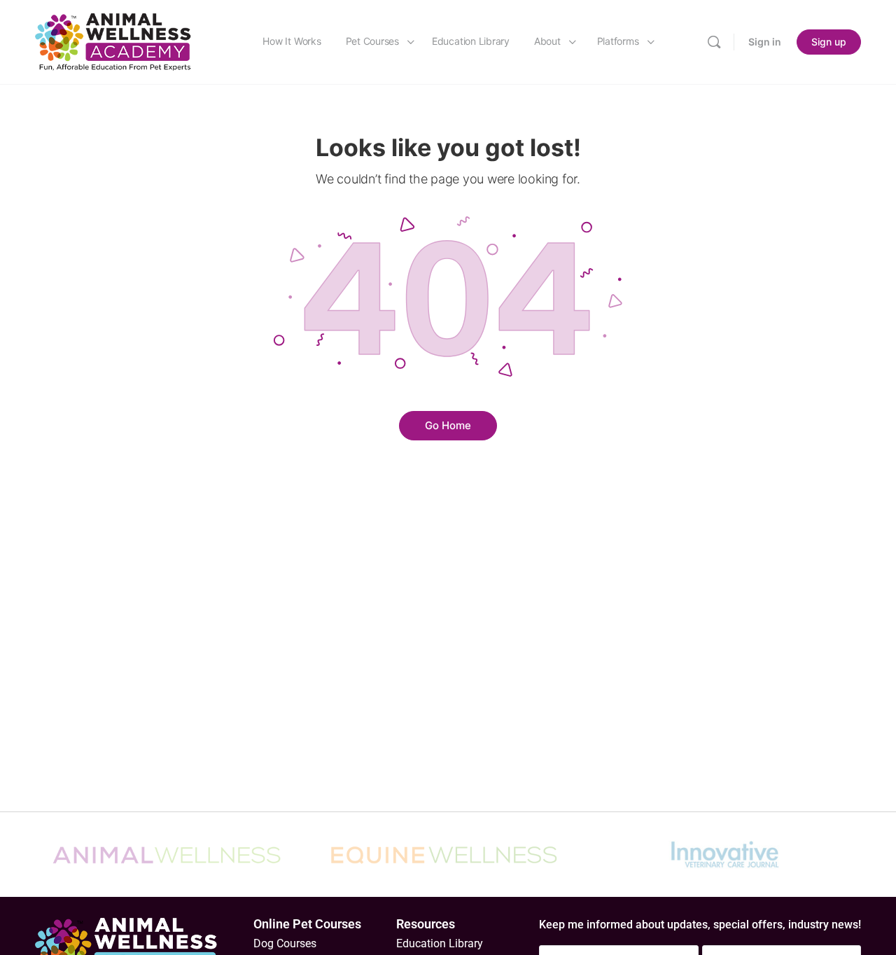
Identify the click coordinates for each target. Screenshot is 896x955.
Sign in (764, 42)
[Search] (714, 42)
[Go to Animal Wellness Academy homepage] (113, 41)
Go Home (448, 425)
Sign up (828, 42)
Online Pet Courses (307, 923)
